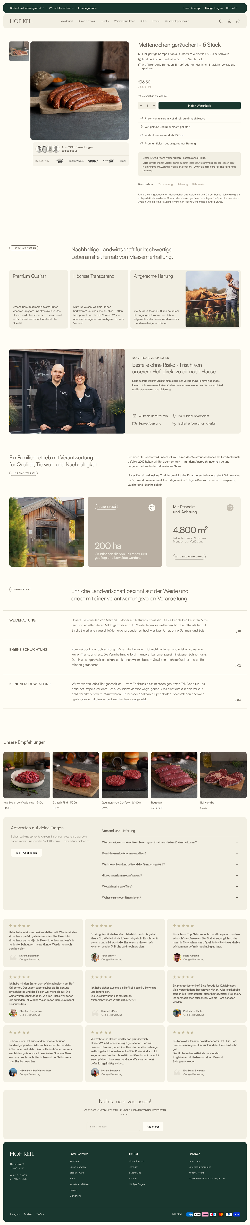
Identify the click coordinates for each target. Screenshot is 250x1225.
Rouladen (156, 802)
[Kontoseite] (229, 21)
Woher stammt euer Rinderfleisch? (121, 897)
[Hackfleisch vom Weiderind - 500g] (26, 775)
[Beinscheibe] (223, 775)
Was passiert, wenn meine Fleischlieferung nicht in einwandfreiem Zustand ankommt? (149, 842)
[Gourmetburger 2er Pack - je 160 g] (125, 775)
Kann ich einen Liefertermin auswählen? (124, 853)
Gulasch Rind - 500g (65, 802)
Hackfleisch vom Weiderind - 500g (23, 802)
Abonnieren (153, 1126)
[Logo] (21, 21)
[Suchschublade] (221, 21)
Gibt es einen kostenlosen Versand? (122, 875)
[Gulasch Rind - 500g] (76, 775)
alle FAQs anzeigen (26, 852)
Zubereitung (166, 184)
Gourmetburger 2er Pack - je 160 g (121, 802)
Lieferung (182, 184)
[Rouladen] (174, 775)
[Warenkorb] (238, 21)
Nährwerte (198, 184)
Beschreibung (146, 184)
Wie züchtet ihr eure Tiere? (117, 886)
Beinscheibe (207, 802)
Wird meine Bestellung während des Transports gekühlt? (133, 864)
